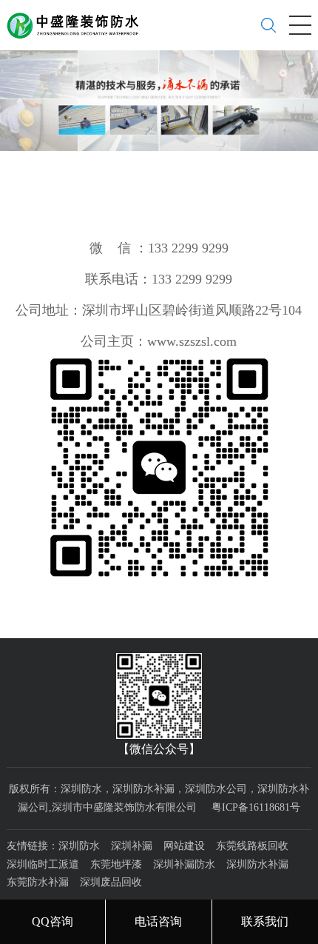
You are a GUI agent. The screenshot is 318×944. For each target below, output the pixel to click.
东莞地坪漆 (116, 864)
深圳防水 (79, 845)
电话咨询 (158, 921)
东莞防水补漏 (38, 882)
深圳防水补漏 (257, 864)
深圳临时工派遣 (43, 864)
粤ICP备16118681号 (256, 807)
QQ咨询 (52, 921)
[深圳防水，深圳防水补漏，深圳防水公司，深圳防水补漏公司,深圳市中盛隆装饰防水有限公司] (79, 20)
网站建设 (184, 845)
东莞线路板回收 (252, 845)
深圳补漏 (131, 845)
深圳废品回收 (111, 882)
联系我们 (264, 921)
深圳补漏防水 (184, 864)
